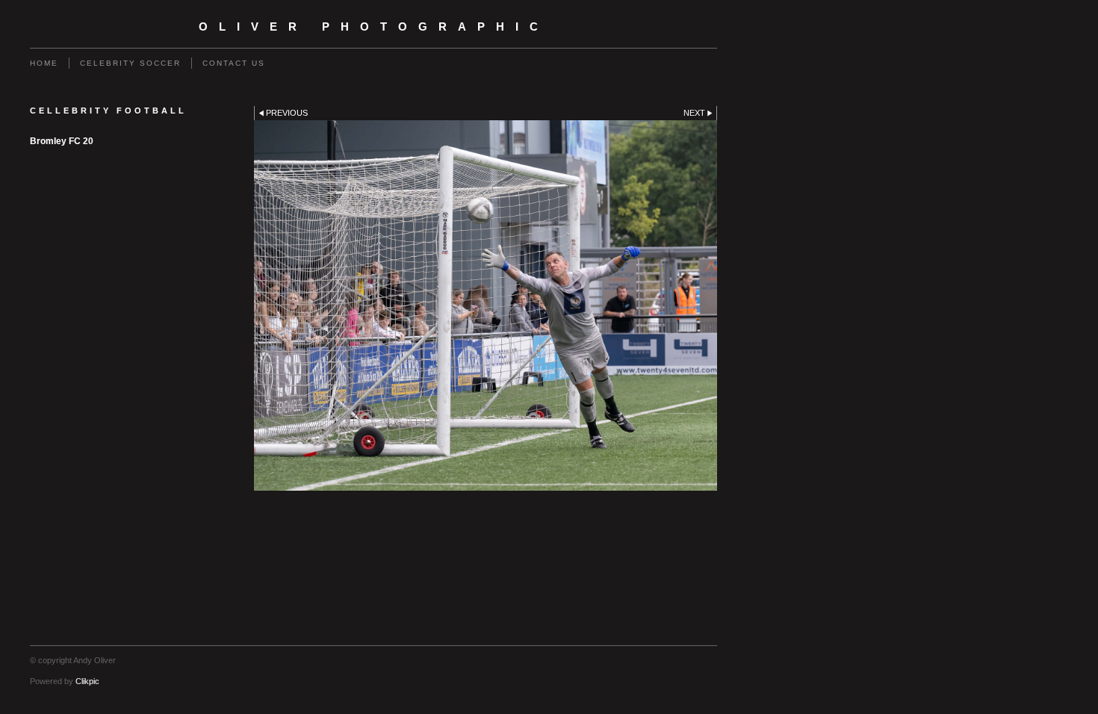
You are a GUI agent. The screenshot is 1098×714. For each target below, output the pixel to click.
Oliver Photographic (374, 27)
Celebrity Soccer (130, 63)
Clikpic (87, 681)
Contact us (233, 63)
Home (44, 63)
